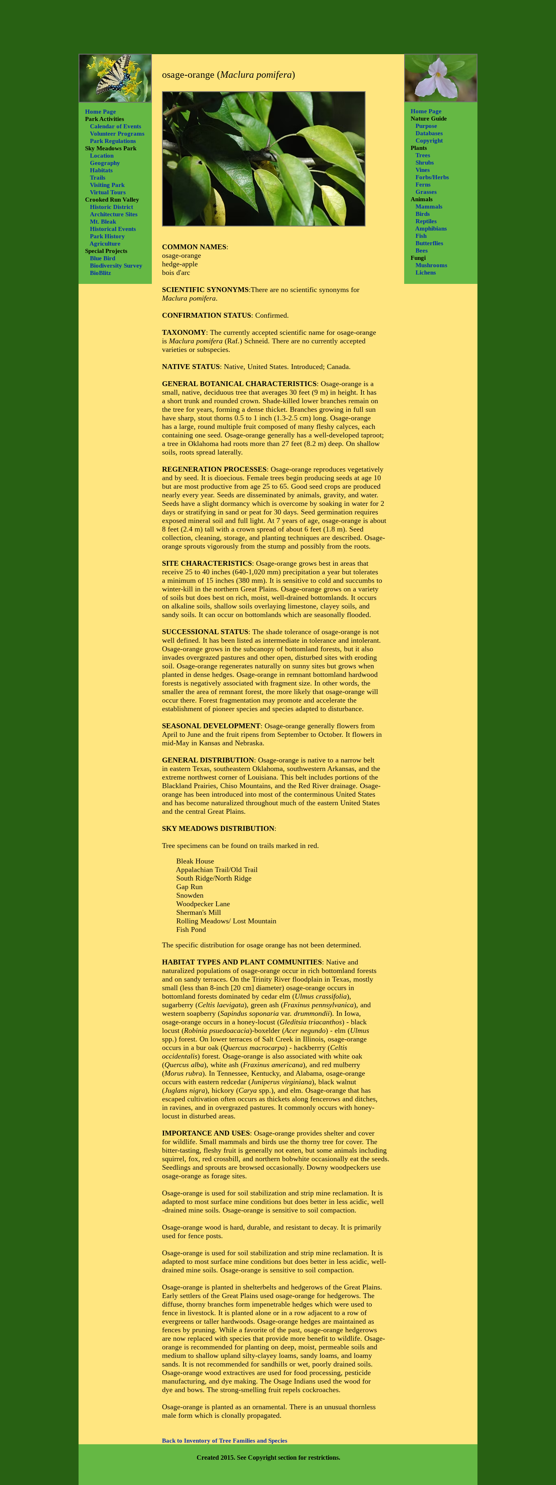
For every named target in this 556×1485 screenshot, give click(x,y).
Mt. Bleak (103, 221)
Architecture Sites (114, 214)
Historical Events (113, 229)
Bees (422, 250)
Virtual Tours (108, 192)
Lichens (426, 272)
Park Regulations (113, 141)
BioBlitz (100, 273)
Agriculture (105, 243)
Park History (107, 236)
